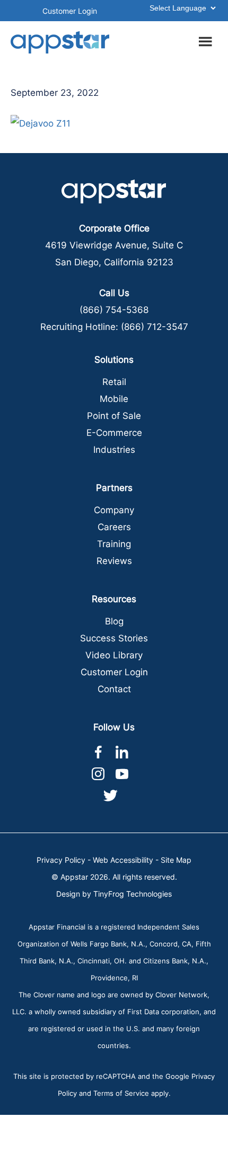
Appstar (60, 42)
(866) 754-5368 (114, 310)
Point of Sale (114, 415)
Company (114, 510)
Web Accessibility (123, 859)
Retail (114, 382)
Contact (114, 689)
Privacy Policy (61, 859)
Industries (114, 449)
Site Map (176, 859)
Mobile (114, 399)
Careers (114, 527)
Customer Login (69, 10)
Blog (114, 621)
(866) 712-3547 (154, 326)
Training (114, 544)
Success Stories (114, 638)
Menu (206, 39)
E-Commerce (114, 432)
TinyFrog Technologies (132, 893)
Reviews (114, 561)
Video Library (114, 655)
